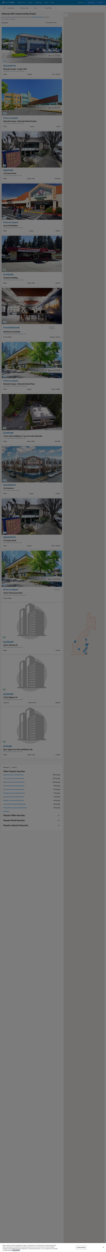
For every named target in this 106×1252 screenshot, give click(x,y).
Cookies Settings (81, 1247)
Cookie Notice (16, 1250)
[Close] (103, 1247)
